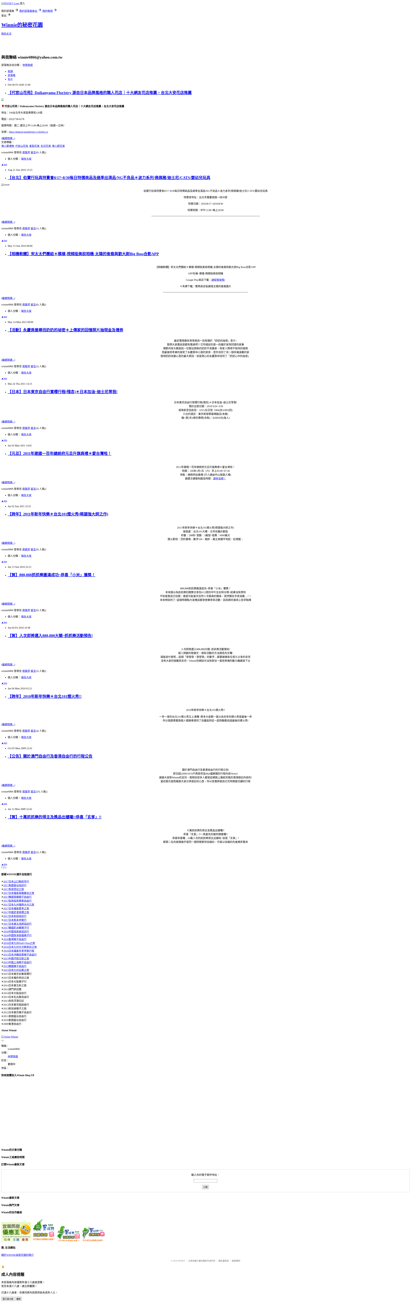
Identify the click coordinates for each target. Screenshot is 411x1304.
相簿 (10, 71)
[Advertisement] (79, 46)
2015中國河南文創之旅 (16, 958)
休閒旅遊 (27, 65)
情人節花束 (58, 146)
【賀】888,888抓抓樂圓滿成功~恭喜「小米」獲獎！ (51, 575)
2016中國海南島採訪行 (16, 931)
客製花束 (34, 146)
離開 (18, 1299)
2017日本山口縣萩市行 (16, 881)
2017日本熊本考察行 (14, 920)
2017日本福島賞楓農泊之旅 (18, 893)
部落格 (11, 75)
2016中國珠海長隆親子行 (17, 935)
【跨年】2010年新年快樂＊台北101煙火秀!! (45, 696)
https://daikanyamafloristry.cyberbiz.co (28, 132)
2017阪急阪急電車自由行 (17, 900)
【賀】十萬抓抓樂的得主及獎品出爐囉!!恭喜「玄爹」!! (54, 817)
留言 (33, 152)
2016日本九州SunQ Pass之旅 (19, 943)
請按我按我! (218, 280)
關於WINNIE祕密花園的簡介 (17, 1255)
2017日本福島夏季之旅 (16, 908)
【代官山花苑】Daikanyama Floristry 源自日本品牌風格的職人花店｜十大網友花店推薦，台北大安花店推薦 (100, 93)
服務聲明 (236, 1261)
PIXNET (181, 1261)
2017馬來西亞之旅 (13, 889)
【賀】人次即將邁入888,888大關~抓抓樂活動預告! (50, 636)
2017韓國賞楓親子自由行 (17, 897)
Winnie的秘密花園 (22, 25)
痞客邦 (26, 152)
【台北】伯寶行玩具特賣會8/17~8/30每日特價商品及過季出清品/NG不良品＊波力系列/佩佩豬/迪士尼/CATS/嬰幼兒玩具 (109, 178)
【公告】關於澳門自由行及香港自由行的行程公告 (50, 756)
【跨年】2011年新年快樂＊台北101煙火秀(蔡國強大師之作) (58, 514)
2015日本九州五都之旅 (16, 970)
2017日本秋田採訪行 (14, 916)
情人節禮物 (8, 146)
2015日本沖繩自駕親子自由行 (20, 954)
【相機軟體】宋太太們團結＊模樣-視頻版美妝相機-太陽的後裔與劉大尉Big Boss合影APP (83, 254)
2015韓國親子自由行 (14, 966)
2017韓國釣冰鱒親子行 (16, 927)
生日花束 (46, 146)
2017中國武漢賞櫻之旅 (16, 912)
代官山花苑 (22, 146)
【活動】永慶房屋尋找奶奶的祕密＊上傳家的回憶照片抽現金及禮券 (65, 330)
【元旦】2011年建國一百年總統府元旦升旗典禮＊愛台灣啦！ (59, 453)
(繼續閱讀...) (8, 138)
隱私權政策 (223, 1261)
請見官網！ (219, 478)
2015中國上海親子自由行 (17, 962)
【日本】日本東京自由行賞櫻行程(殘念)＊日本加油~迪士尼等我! (63, 392)
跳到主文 (6, 33)
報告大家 (26, 158)
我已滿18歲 (8, 1299)
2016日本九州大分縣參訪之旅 (20, 947)
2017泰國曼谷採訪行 (14, 885)
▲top (4, 164)
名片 (10, 79)
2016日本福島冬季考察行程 (18, 950)
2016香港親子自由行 (14, 939)
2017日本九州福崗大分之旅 (18, 904)
